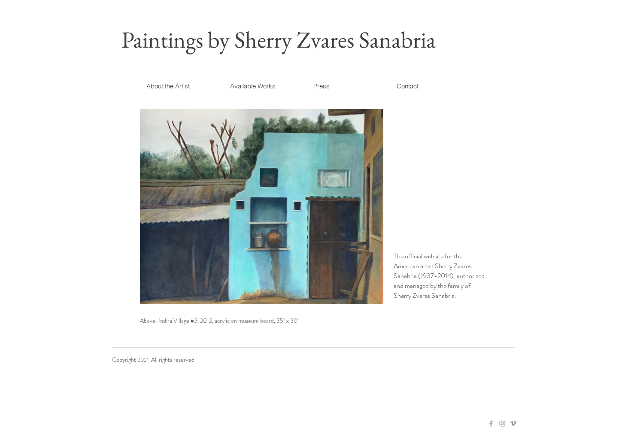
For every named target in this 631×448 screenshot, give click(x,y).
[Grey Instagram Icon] (502, 423)
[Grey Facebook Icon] (491, 423)
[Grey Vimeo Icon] (513, 423)
